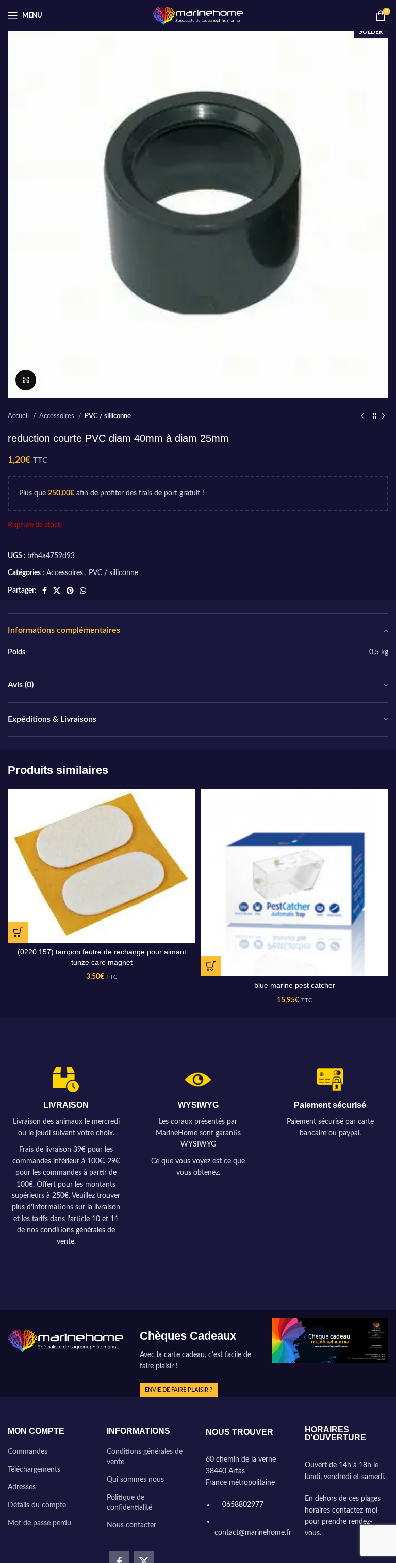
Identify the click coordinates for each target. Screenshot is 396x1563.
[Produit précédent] (362, 416)
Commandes (27, 1451)
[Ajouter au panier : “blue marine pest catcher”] (211, 966)
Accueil (19, 416)
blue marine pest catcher (294, 985)
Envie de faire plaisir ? (178, 1390)
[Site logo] (198, 15)
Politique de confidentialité (129, 1503)
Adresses (22, 1487)
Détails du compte (37, 1505)
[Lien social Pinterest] (70, 590)
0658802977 (241, 1504)
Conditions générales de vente (145, 1457)
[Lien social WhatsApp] (83, 590)
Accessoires (57, 416)
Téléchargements (34, 1469)
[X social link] (56, 590)
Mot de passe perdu (39, 1523)
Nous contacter (131, 1525)
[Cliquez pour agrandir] (25, 380)
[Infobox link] (66, 1157)
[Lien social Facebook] (44, 590)
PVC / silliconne (108, 416)
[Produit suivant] (383, 416)
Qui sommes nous (135, 1479)
